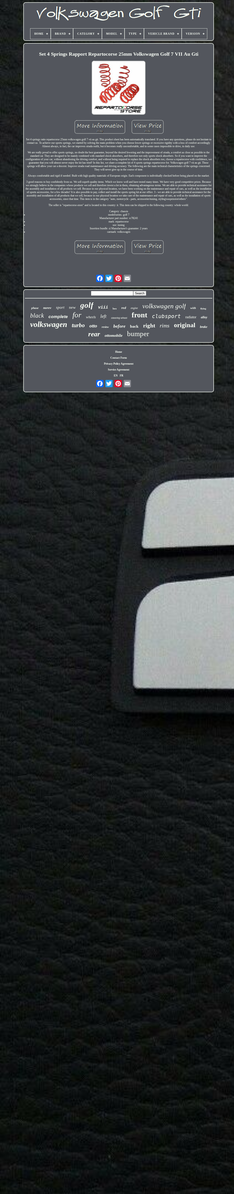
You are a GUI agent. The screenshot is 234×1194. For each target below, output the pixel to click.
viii (103, 307)
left (103, 316)
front (139, 315)
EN (116, 375)
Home (118, 351)
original (184, 325)
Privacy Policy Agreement (118, 363)
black (37, 315)
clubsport (166, 316)
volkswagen (48, 324)
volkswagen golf (164, 306)
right (149, 325)
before (119, 326)
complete (58, 316)
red (123, 308)
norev (47, 308)
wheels (91, 317)
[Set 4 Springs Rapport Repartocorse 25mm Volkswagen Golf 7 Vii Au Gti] (118, 88)
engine (134, 308)
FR (121, 375)
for (76, 315)
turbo (78, 325)
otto (93, 326)
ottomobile (113, 335)
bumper (138, 334)
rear (94, 334)
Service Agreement (118, 369)
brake (203, 327)
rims (164, 326)
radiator (190, 317)
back (134, 326)
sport (60, 307)
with (193, 308)
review (105, 327)
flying (203, 308)
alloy (204, 317)
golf (86, 305)
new (72, 307)
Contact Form (118, 357)
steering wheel (119, 317)
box (115, 308)
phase (35, 308)
